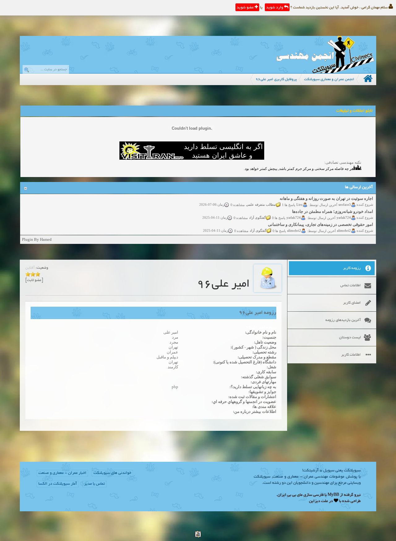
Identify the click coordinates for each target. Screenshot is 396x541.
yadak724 (344, 213)
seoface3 (344, 200)
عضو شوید (246, 8)
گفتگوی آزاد (257, 213)
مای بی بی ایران (290, 495)
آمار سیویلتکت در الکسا (57, 484)
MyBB (333, 495)
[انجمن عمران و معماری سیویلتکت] (325, 71)
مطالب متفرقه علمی (261, 200)
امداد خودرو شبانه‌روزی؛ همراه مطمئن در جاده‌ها (332, 208)
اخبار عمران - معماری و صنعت (62, 473)
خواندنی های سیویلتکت (112, 473)
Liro (299, 200)
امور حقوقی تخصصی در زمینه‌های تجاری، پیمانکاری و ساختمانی (320, 221)
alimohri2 (344, 226)
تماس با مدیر (94, 484)
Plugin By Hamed (37, 239)
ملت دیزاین (318, 501)
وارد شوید (275, 8)
